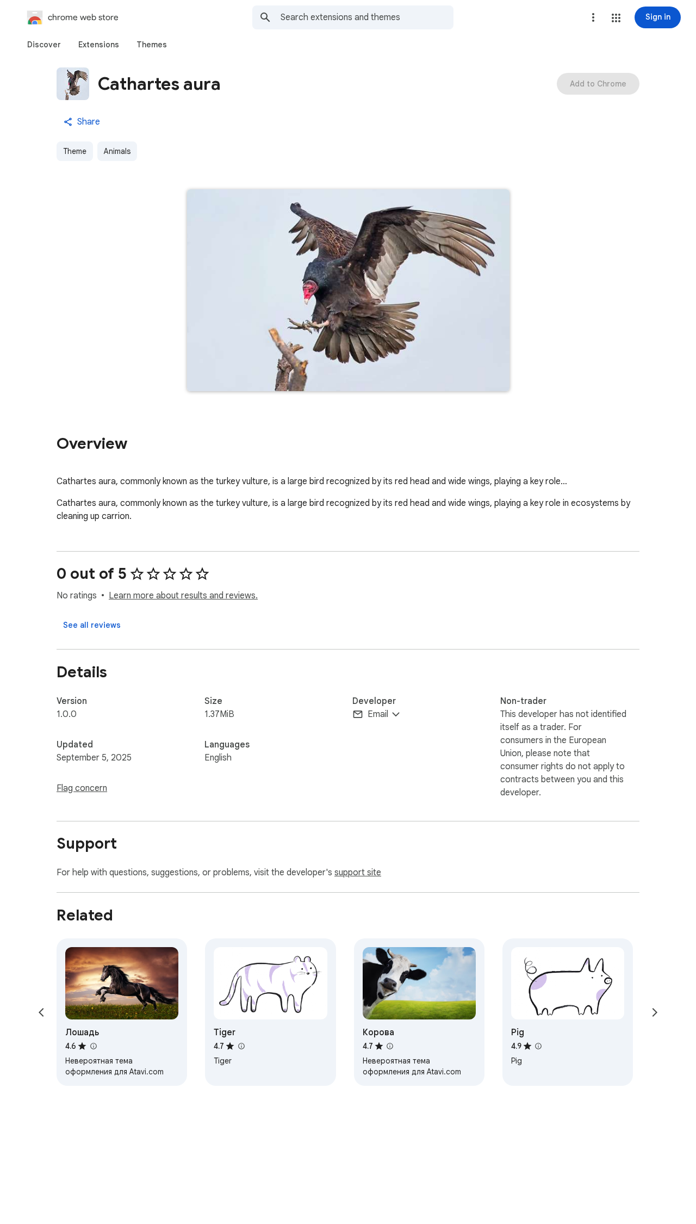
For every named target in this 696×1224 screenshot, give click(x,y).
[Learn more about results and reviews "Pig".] (538, 1046)
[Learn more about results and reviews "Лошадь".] (93, 1046)
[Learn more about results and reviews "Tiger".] (241, 1046)
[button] (616, 18)
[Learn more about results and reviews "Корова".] (390, 1046)
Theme (74, 151)
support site (357, 872)
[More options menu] (593, 17)
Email (378, 714)
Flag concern (82, 788)
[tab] (44, 44)
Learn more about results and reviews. (183, 595)
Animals (117, 151)
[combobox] (367, 17)
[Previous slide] (41, 1012)
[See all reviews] (92, 625)
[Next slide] (655, 1012)
